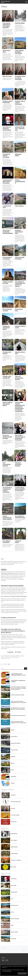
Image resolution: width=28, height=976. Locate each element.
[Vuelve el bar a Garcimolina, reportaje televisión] (8, 223)
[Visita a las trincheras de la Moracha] (20, 369)
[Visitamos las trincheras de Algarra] (8, 319)
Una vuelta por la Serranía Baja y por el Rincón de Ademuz (20, 284)
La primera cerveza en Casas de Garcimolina (20, 78)
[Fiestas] (5, 770)
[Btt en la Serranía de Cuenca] (8, 302)
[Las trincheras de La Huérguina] (8, 250)
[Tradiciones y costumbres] (5, 860)
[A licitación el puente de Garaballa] (5, 695)
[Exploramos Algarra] (20, 147)
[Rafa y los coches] (8, 69)
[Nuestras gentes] (5, 834)
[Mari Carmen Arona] (5, 905)
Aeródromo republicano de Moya (19, 232)
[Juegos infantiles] (5, 854)
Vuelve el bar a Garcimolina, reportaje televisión (8, 232)
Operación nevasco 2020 (20, 352)
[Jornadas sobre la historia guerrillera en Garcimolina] (20, 480)
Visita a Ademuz (19, 206)
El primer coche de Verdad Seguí (8, 101)
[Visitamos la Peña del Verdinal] (20, 250)
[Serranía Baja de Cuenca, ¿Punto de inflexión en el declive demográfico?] (5, 709)
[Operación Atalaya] (20, 16)
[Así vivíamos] (5, 795)
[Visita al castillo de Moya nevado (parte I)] (8, 395)
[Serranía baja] (5, 939)
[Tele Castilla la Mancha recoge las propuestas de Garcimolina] (20, 428)
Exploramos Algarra (18, 154)
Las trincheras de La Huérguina (7, 258)
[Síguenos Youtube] (8, 664)
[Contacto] (5, 783)
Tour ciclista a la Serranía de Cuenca (20, 516)
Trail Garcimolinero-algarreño (7, 464)
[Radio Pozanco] (5, 822)
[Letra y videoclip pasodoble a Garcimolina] (20, 43)
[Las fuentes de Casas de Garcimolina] (8, 147)
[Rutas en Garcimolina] (5, 919)
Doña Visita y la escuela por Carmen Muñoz (7, 128)
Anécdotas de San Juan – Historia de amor (19, 128)
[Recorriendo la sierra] (20, 302)
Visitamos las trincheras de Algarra (6, 328)
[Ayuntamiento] (5, 777)
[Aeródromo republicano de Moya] (20, 223)
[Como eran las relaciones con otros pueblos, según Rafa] (8, 16)
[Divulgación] (5, 757)
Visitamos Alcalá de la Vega (20, 327)
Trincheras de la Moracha (7, 352)
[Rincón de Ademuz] (5, 932)
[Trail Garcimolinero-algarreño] (8, 455)
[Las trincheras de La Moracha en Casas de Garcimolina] (8, 480)
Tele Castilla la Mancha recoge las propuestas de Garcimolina (20, 438)
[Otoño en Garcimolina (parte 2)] (20, 173)
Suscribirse (10, 652)
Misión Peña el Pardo (6, 51)
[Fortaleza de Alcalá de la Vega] (8, 274)
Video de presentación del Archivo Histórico (7, 517)
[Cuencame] (5, 808)
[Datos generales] (5, 892)
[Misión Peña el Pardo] (8, 43)
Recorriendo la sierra (19, 310)
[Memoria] (5, 763)
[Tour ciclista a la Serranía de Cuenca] (20, 509)
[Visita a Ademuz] (20, 198)
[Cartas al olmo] (5, 885)
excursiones (10, 573)
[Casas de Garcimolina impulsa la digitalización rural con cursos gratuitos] (5, 702)
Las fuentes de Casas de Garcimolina (6, 155)
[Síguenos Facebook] (5, 664)
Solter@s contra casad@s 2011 (7, 377)
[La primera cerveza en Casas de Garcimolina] (20, 69)
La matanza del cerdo (7, 206)
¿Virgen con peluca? (18, 541)
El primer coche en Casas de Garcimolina (20, 102)
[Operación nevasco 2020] (20, 345)
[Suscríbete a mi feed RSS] (1, 664)
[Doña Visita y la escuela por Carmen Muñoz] (8, 120)
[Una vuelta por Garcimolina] (8, 533)
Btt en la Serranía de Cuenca (7, 310)
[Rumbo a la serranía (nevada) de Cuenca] (8, 428)
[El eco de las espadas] (5, 815)
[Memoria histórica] (5, 847)
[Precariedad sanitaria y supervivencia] (5, 716)
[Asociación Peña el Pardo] (5, 802)
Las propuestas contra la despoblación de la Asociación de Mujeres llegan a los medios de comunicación (20, 407)
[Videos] (5, 925)
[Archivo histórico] (5, 737)
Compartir (18, 652)
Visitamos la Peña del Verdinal (19, 258)
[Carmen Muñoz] (5, 879)
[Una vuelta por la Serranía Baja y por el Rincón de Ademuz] (20, 274)
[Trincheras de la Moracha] (8, 345)
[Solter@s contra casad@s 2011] (8, 369)
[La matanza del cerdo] (8, 198)
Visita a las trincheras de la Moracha (19, 378)
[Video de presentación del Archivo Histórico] (8, 509)
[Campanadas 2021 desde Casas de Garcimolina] (8, 173)
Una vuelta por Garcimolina (6, 541)
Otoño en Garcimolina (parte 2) (20, 181)
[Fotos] (5, 899)
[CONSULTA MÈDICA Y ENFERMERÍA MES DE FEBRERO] (5, 681)
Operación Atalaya (20, 23)
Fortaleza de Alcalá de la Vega (8, 282)
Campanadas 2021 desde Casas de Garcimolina (7, 181)
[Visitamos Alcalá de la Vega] (20, 319)
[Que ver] (5, 912)
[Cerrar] (23, 487)
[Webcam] (5, 730)
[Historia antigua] (5, 840)
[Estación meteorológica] (5, 743)
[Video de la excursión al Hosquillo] (20, 455)
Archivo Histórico (4, 573)
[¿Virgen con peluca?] (20, 533)
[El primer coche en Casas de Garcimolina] (20, 94)
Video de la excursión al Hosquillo (18, 464)
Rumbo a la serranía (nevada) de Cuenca (7, 437)
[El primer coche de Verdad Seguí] (8, 94)
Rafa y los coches (7, 76)
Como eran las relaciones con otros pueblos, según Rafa (6, 25)
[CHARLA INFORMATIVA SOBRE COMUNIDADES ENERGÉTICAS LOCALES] (5, 675)
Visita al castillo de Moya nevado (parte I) (7, 404)
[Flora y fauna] (5, 867)
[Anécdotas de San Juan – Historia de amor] (20, 120)
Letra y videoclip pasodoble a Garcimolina (19, 52)
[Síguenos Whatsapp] (3, 664)
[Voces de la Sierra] (5, 750)
